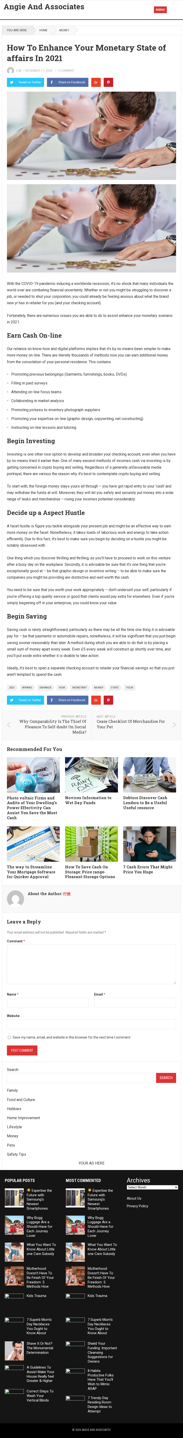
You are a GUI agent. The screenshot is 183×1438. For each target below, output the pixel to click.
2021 (12, 687)
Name (13, 994)
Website (13, 1016)
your (129, 687)
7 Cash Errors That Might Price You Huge (148, 869)
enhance (45, 687)
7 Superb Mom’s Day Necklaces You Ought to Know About (39, 1326)
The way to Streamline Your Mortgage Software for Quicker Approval (31, 871)
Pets (11, 1145)
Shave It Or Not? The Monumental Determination (40, 1348)
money (98, 687)
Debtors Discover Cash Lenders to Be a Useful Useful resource (145, 802)
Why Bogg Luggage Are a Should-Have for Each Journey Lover (39, 1227)
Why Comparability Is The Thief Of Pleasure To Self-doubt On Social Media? (52, 727)
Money (64, 30)
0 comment (66, 70)
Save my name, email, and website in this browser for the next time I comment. (72, 1037)
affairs (27, 687)
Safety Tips (16, 1154)
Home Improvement (23, 1118)
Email (99, 994)
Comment (16, 941)
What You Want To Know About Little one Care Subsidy (41, 1249)
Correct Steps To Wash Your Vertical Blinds (40, 1395)
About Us (134, 1198)
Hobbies (14, 1109)
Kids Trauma (36, 1296)
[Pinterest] (108, 82)
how (62, 687)
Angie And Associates (44, 6)
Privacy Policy (137, 1206)
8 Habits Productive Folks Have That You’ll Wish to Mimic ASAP (101, 1380)
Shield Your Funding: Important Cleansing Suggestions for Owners (102, 1352)
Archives (138, 1180)
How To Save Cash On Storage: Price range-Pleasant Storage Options (90, 871)
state (115, 687)
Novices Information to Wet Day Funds (88, 800)
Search (12, 1069)
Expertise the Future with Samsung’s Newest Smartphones (39, 1199)
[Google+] (96, 82)
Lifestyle (14, 1127)
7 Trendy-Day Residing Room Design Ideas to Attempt (100, 1404)
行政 (19, 70)
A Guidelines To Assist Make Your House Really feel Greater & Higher (40, 1374)
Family (12, 1090)
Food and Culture (21, 1099)
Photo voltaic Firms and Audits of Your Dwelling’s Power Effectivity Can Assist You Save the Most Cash (32, 807)
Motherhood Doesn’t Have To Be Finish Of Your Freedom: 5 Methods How (40, 1277)
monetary (79, 687)
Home (43, 30)
